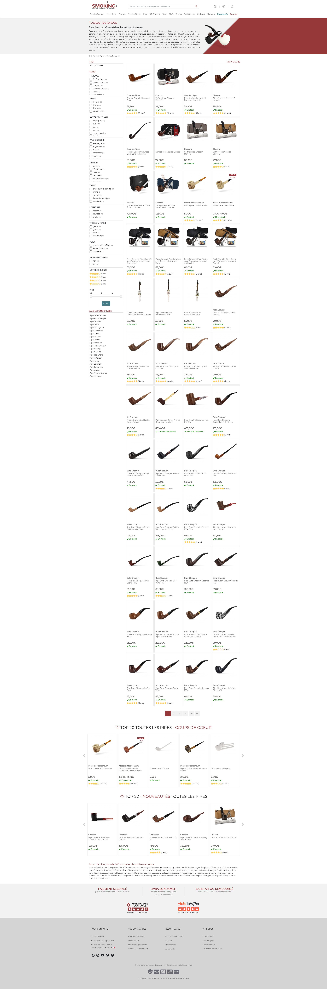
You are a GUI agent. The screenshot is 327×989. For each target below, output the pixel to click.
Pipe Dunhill (95, 334)
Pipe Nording (95, 352)
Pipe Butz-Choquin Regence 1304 (196, 689)
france (97, 156)
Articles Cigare (134, 14)
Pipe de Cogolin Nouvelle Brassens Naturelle (195, 99)
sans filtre (98, 111)
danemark (98, 153)
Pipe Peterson (96, 358)
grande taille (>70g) (103, 245)
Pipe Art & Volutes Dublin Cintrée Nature (138, 367)
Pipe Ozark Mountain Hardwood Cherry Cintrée (130, 770)
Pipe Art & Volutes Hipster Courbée (167, 367)
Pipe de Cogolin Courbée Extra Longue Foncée (138, 153)
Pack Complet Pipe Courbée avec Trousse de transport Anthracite (139, 261)
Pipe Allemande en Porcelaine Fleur (163, 314)
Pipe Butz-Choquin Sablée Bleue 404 (224, 689)
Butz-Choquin (100, 82)
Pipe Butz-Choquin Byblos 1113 (224, 474)
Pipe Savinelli (95, 364)
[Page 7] (197, 713)
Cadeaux (201, 14)
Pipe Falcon (95, 340)
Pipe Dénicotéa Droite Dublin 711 (163, 838)
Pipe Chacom (96, 321)
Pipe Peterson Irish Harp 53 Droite (131, 838)
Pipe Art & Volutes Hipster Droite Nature (138, 421)
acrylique (99, 121)
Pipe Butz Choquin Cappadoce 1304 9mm (223, 421)
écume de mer (101, 178)
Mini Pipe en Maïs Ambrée (195, 205)
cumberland (99, 133)
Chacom (98, 85)
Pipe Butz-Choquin (98, 318)
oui (96, 264)
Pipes (95, 56)
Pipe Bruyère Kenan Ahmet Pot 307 (196, 421)
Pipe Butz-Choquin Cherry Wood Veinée (224, 528)
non (96, 261)
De (91, 293)
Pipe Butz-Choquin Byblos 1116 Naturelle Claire (167, 528)
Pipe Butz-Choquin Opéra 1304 (138, 689)
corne (96, 130)
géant (97, 226)
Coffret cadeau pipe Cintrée (167, 152)
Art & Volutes (100, 79)
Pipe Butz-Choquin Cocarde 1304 (196, 582)
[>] (242, 755)
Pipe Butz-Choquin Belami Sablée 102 (167, 474)
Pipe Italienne (96, 343)
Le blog (168, 941)
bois (95, 127)
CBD (171, 14)
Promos (233, 14)
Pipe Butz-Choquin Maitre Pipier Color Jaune (195, 635)
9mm (97, 108)
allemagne (99, 143)
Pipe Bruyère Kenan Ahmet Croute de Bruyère (167, 421)
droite (97, 217)
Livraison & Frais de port (138, 949)
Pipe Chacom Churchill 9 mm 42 (224, 99)
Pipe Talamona (96, 367)
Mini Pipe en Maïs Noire (223, 205)
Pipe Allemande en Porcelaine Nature (192, 314)
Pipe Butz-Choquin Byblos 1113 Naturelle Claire (138, 528)
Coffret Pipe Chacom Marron (193, 153)
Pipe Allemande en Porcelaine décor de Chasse (139, 314)
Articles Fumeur (97, 14)
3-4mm (97, 102)
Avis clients (170, 949)
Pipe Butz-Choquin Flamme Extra (139, 635)
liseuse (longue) (101, 198)
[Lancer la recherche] (196, 6)
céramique (98, 169)
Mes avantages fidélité (137, 945)
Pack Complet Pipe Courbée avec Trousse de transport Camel (168, 261)
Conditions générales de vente (179, 965)
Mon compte (133, 940)
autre (96, 124)
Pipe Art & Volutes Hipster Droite (224, 367)
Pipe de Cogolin (97, 327)
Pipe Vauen (95, 370)
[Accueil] (89, 56)
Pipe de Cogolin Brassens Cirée (138, 99)
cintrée (97, 211)
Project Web (183, 978)
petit (96, 233)
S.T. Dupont (155, 14)
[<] (84, 755)
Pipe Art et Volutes (98, 315)
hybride (97, 195)
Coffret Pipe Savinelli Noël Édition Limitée (138, 206)
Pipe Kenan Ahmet (98, 346)
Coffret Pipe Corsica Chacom (222, 153)
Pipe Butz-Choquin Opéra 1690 (166, 689)
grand (96, 192)
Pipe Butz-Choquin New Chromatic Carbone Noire (224, 635)
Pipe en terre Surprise (220, 769)
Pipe (145, 14)
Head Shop (111, 14)
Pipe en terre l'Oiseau (159, 769)
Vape (164, 14)
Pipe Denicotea (96, 330)
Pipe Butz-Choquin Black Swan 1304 (195, 474)
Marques (211, 14)
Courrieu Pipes (101, 88)
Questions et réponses (174, 936)
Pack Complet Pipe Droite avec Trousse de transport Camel (224, 261)
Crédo (96, 92)
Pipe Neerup (95, 349)
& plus (103, 274)
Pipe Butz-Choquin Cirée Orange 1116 (138, 582)
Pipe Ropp (94, 361)
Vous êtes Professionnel (212, 949)
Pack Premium (209, 945)
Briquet (122, 14)
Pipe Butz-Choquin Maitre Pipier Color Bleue (167, 635)
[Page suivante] (191, 713)
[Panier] (232, 7)
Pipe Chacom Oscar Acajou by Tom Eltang (193, 838)
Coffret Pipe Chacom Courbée (164, 99)
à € (107, 293)
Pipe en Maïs (95, 336)
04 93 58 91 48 (98, 936)
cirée (96, 172)
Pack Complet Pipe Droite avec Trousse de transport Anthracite (196, 261)
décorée (97, 175)
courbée (98, 214)
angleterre (99, 146)
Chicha (179, 14)
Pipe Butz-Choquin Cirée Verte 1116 (166, 582)
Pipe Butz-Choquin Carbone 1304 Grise (196, 528)
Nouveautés (222, 14)
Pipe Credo (94, 324)
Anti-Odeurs (189, 14)
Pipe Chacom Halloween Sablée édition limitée (99, 838)
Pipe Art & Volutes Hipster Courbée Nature (195, 367)
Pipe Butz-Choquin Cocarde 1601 (225, 582)
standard (98, 201)
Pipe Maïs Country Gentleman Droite (193, 770)
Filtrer (106, 303)
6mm (97, 105)
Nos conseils (170, 945)
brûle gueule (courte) (103, 189)
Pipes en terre (96, 376)
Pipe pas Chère (96, 355)
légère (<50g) (100, 248)
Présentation (208, 936)
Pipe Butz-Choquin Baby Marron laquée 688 (138, 474)
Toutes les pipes (113, 56)
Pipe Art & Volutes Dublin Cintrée (224, 314)
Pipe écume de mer (98, 373)
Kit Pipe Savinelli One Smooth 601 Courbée (165, 206)
